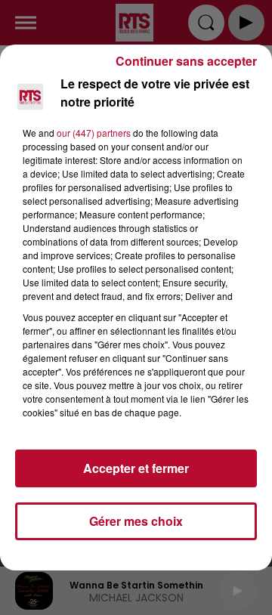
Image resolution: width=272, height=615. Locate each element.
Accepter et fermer (136, 468)
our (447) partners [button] (94, 132)
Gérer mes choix (136, 521)
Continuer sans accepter (186, 61)
